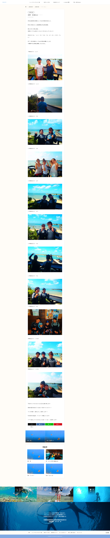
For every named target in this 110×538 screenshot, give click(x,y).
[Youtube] (108, 532)
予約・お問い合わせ (77, 2)
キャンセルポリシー (62, 532)
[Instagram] (106, 532)
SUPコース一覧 (46, 2)
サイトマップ (79, 532)
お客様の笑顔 (31, 12)
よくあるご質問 (66, 2)
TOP (29, 532)
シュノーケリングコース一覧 (34, 2)
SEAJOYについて (56, 2)
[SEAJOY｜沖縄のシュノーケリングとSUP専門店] (4, 2)
